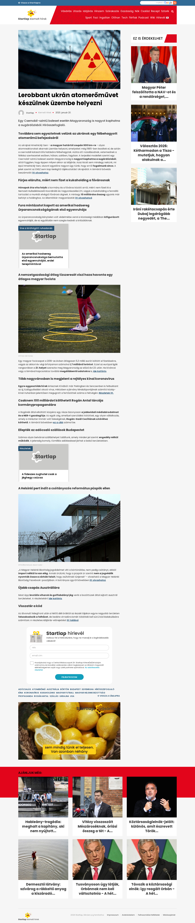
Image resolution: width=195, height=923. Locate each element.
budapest (75, 689)
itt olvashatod (83, 198)
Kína (20, 692)
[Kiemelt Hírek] (34, 15)
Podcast (143, 17)
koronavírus (31, 692)
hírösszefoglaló (104, 689)
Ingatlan (104, 17)
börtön (64, 689)
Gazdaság (126, 11)
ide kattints (99, 371)
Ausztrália (53, 689)
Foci (95, 17)
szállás (54, 696)
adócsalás (24, 689)
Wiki (152, 17)
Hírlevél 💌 (162, 17)
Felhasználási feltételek (149, 915)
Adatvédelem (128, 915)
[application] (69, 731)
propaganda (25, 696)
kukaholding (47, 692)
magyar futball (65, 692)
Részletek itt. (106, 393)
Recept (155, 11)
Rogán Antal (41, 696)
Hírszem (99, 11)
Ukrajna (64, 696)
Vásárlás (66, 11)
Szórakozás (112, 11)
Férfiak (133, 17)
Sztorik (165, 11)
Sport (88, 17)
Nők (137, 11)
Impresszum (113, 915)
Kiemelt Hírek (44, 112)
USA (72, 696)
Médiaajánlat (169, 915)
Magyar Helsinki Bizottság (90, 692)
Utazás (77, 11)
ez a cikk (58, 422)
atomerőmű (39, 689)
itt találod (72, 620)
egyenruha (88, 689)
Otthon (115, 17)
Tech (124, 17)
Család (145, 11)
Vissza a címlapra (110, 695)
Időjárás (88, 11)
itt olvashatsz (40, 172)
